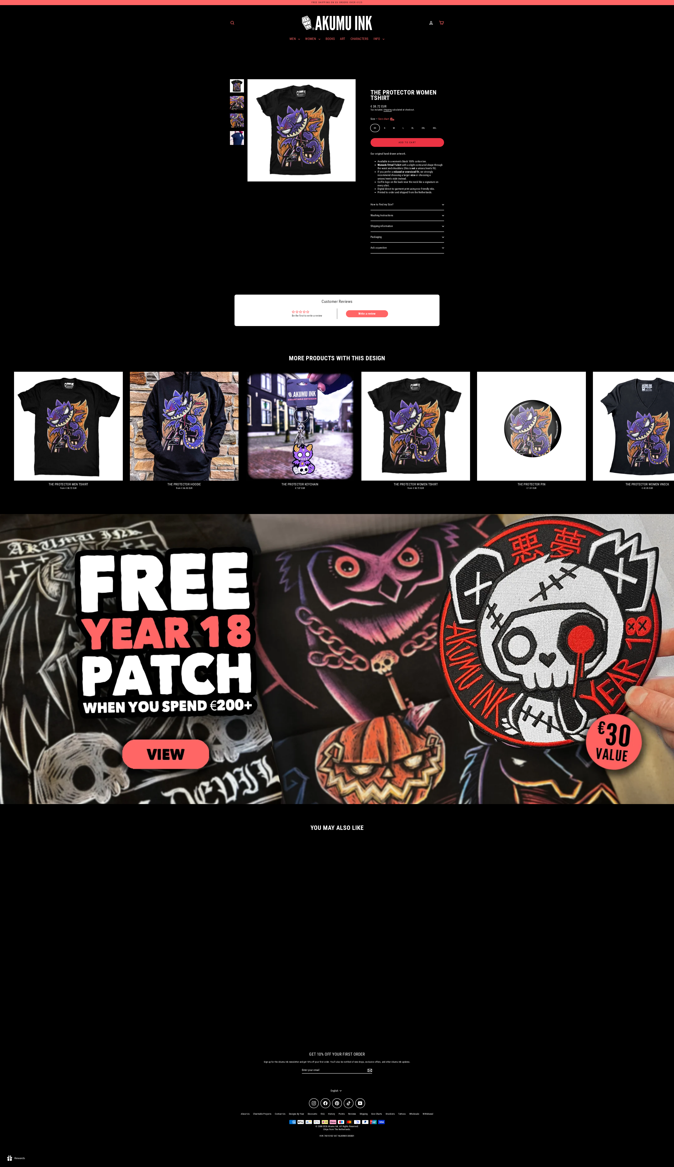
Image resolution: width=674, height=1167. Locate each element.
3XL (434, 128)
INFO (377, 39)
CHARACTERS (359, 39)
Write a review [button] (366, 313)
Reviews (352, 1114)
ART (342, 39)
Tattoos (402, 1114)
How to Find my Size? (382, 204)
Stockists (390, 1114)
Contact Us (280, 1114)
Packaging (376, 237)
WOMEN (311, 39)
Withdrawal (428, 1114)
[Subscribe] (369, 1070)
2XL (423, 128)
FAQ (323, 1114)
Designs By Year (296, 1114)
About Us (245, 1114)
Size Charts (376, 1114)
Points (342, 1114)
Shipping (388, 109)
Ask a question (379, 247)
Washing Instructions (382, 215)
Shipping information (382, 226)
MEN (293, 39)
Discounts (312, 1114)
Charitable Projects (262, 1114)
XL (412, 128)
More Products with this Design (337, 358)
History (331, 1114)
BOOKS (330, 39)
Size (380, 119)
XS (375, 128)
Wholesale (414, 1114)
